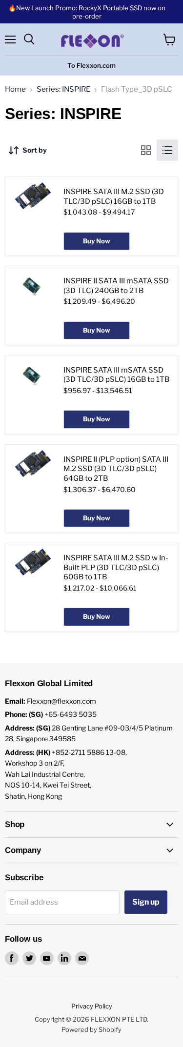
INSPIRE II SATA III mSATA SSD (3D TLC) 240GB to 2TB (116, 286)
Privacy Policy (91, 1006)
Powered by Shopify (91, 1029)
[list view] (167, 150)
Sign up (146, 902)
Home (15, 89)
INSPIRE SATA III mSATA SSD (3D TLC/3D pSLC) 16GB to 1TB (116, 375)
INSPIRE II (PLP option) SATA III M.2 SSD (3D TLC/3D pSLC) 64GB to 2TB (115, 469)
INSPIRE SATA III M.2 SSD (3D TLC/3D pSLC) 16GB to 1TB (113, 196)
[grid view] (146, 150)
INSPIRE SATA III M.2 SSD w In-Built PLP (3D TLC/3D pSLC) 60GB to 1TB (115, 567)
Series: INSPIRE (63, 89)
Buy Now (96, 241)
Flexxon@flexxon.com (61, 701)
